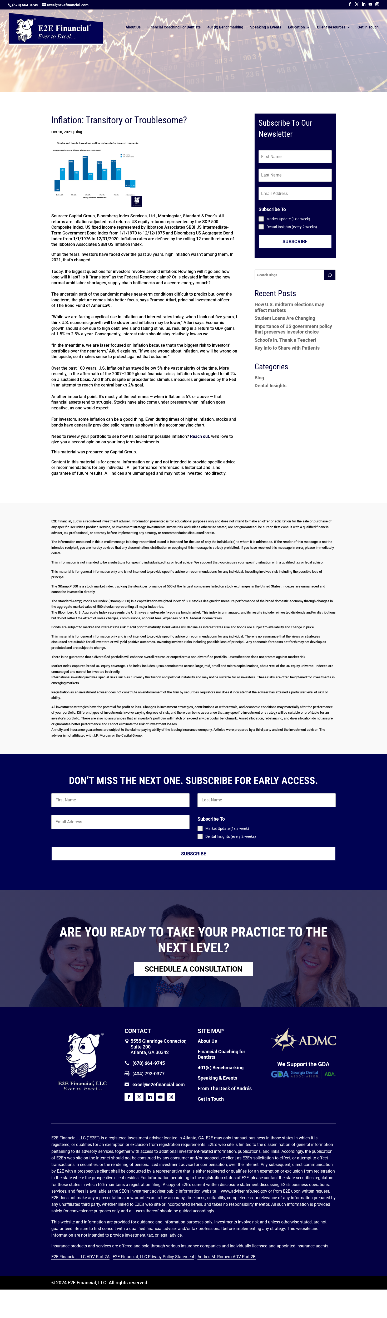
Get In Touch (368, 27)
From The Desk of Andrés (225, 1088)
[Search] (330, 275)
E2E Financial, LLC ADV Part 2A (80, 1256)
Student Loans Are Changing (285, 318)
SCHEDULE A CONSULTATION (193, 969)
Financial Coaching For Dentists (174, 27)
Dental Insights (270, 385)
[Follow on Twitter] (139, 1097)
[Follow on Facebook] (129, 1097)
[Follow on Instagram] (171, 1097)
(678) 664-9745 (25, 5)
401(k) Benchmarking (225, 27)
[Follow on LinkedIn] (150, 1097)
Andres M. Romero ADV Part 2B (226, 1256)
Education (296, 27)
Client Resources (331, 27)
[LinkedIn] (363, 4)
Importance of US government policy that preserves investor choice (293, 329)
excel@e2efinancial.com (158, 1084)
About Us (133, 27)
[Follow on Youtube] (160, 1097)
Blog (78, 132)
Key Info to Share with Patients (287, 348)
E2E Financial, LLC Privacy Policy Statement (153, 1256)
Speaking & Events (265, 27)
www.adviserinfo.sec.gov (244, 1191)
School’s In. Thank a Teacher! (285, 340)
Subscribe (294, 241)
